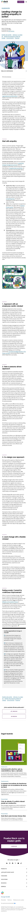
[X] (15, 863)
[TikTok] (21, 863)
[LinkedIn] (6, 863)
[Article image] (14, 752)
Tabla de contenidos (7, 71)
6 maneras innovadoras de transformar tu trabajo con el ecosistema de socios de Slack (14, 785)
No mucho (14, 716)
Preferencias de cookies (18, 900)
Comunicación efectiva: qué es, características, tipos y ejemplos (12, 770)
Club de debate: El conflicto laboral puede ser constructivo (13, 802)
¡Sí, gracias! (14, 711)
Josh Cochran (11, 31)
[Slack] (4, 2)
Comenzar (21, 2)
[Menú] (26, 2)
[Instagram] (9, 863)
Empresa (17, 38)
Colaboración (6, 8)
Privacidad (3, 900)
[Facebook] (12, 863)
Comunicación (10, 38)
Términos (9, 900)
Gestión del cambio (6, 34)
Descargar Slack (4, 896)
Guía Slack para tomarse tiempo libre (13, 816)
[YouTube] (18, 863)
